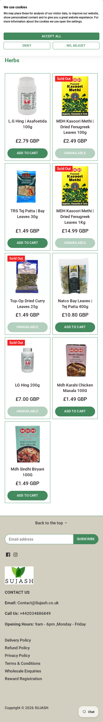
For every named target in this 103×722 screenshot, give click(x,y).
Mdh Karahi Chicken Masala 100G (75, 388)
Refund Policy (17, 647)
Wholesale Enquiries (23, 671)
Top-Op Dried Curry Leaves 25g (27, 303)
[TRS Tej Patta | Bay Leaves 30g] (27, 186)
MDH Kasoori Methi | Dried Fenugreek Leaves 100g (75, 127)
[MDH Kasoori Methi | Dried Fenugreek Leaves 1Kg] (75, 186)
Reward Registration (23, 678)
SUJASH (41, 708)
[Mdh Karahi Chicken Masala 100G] (75, 360)
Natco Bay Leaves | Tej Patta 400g (75, 303)
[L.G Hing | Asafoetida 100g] (27, 96)
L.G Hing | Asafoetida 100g (27, 124)
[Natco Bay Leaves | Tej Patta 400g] (75, 276)
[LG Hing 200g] (27, 360)
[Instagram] (15, 554)
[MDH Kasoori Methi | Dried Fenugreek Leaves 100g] (75, 96)
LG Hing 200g (27, 385)
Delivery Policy (18, 640)
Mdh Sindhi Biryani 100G (27, 472)
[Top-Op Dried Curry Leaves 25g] (27, 276)
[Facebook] (8, 554)
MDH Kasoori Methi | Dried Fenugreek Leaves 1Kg (75, 216)
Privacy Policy (17, 655)
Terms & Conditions (22, 663)
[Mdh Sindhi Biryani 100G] (27, 444)
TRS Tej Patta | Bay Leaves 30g (28, 213)
